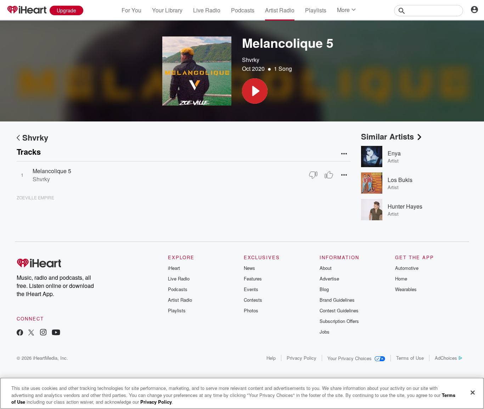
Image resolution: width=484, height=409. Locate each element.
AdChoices (446, 357)
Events (251, 289)
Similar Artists (387, 136)
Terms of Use (410, 357)
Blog (324, 289)
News (249, 268)
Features (253, 278)
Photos (251, 310)
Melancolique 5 (52, 171)
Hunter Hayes (405, 206)
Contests (253, 299)
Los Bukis (400, 180)
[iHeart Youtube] (56, 333)
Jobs (325, 331)
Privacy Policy (301, 357)
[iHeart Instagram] (43, 333)
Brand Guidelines (337, 299)
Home (401, 278)
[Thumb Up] (328, 175)
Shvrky (250, 60)
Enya (394, 153)
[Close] (472, 392)
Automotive (406, 268)
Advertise (329, 278)
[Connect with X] (31, 333)
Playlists (315, 10)
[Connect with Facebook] (20, 333)
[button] (255, 91)
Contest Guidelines (339, 310)
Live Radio (206, 10)
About (326, 268)
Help (271, 357)
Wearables (406, 289)
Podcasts (242, 10)
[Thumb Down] (313, 175)
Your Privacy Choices (349, 358)
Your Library (167, 10)
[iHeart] (26, 10)
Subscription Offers (339, 321)
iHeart (174, 268)
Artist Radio (279, 10)
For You (131, 10)
